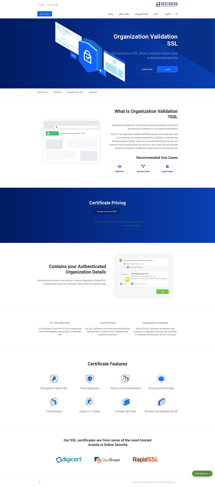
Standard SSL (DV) (75, 92)
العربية (41, 5)
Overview (93, 92)
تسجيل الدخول (44, 14)
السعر (167, 69)
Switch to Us (42, 92)
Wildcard (57, 92)
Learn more (147, 69)
